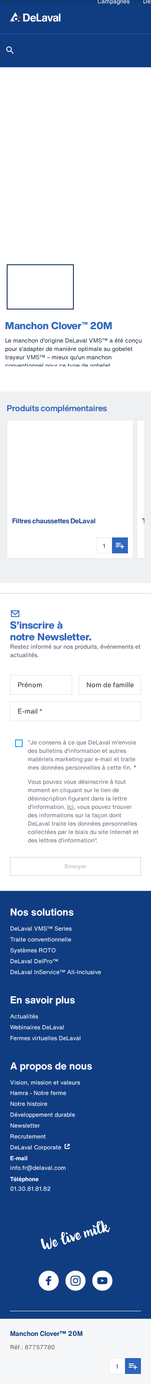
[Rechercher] (10, 50)
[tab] (40, 287)
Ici (70, 806)
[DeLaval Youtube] (102, 1281)
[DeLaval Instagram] (75, 1281)
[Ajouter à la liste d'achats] (133, 1366)
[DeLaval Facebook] (48, 1281)
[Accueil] (35, 16)
